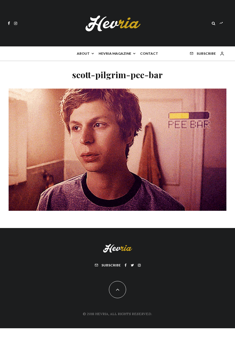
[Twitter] (132, 265)
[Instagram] (15, 23)
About (83, 53)
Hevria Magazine (115, 53)
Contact (149, 53)
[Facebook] (9, 23)
